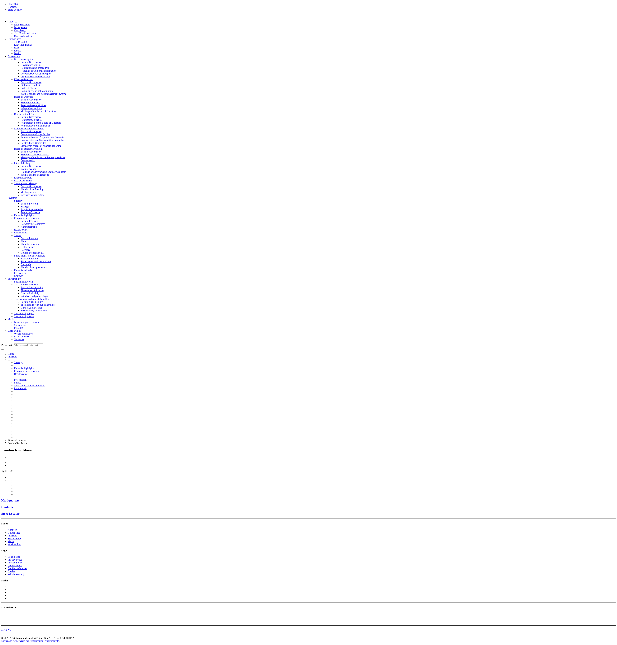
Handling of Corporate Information (38, 70)
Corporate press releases (26, 218)
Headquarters (10, 500)
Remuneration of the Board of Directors (41, 122)
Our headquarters (23, 36)
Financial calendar (23, 270)
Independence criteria (31, 108)
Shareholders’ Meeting (25, 183)
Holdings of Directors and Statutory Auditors (43, 171)
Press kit (18, 328)
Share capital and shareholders (29, 255)
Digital (17, 50)
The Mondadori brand (25, 33)
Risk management (23, 180)
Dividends (26, 264)
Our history (20, 30)
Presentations (20, 232)
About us (12, 21)
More (4, 622)
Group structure (22, 24)
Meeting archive (29, 192)
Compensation (28, 160)
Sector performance (30, 212)
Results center (21, 229)
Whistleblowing (16, 574)
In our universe (21, 336)
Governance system (24, 59)
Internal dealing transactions (35, 174)
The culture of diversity (26, 284)
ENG (15, 4)
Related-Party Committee (33, 143)
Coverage (25, 249)
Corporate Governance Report (36, 73)
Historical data (28, 247)
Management (20, 27)
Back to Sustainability (32, 287)
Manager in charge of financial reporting (41, 145)
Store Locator (15, 9)
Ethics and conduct (23, 79)
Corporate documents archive (35, 76)
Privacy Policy (15, 562)
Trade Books (20, 41)
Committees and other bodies (29, 128)
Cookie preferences (17, 568)
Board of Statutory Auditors (28, 148)
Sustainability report (24, 313)
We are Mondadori (23, 333)
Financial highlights (24, 215)
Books (4, 614)
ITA (10, 4)
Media (17, 53)
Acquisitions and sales (32, 209)
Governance (14, 56)
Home (11, 353)
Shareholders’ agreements (33, 267)
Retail (17, 47)
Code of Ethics (28, 88)
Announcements (29, 226)
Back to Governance (31, 62)
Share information (30, 244)
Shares (17, 235)
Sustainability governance (34, 310)
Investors (12, 197)
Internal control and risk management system (43, 93)
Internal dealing (22, 163)
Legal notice (14, 556)
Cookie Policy (15, 565)
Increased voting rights (32, 195)
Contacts (12, 6)
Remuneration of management (36, 125)
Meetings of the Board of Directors (38, 111)
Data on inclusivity (30, 293)
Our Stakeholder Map (32, 307)
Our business (14, 39)
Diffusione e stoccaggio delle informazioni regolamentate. (30, 641)
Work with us (14, 330)
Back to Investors (29, 203)
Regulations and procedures (35, 67)
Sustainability (14, 278)
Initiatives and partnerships (34, 296)
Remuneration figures (25, 114)
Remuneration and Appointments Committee (43, 137)
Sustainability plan (23, 281)
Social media (20, 325)
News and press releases (26, 322)
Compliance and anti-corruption (37, 91)
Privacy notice (15, 559)
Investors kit (20, 273)
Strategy (18, 200)
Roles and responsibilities (33, 105)
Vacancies (19, 339)
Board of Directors (23, 96)
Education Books (23, 44)
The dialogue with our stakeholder (31, 299)
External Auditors (23, 177)
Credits (11, 571)
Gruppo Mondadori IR (32, 252)
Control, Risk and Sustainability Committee (43, 140)
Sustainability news (24, 316)
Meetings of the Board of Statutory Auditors (43, 157)
